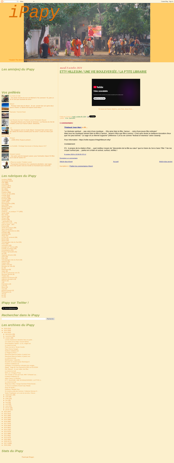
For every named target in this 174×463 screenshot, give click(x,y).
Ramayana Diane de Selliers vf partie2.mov (17, 354)
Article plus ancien (165, 161)
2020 (5, 417)
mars (7, 406)
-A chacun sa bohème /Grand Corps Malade (17, 385)
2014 (5, 429)
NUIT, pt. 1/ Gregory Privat (13, 373)
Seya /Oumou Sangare (11, 349)
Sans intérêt (5, 229)
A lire (66, 118)
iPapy (34, 12)
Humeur (4, 216)
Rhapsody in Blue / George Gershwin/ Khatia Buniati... (21, 384)
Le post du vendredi (8, 237)
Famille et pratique (7, 248)
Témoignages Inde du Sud (10, 242)
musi (3, 289)
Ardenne (4, 261)
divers (3, 202)
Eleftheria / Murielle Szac (12, 389)
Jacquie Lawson (15, 154)
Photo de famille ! (10, 387)
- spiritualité (5, 221)
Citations (4, 186)
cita (3, 293)
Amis (3, 190)
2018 (5, 421)
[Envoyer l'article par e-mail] (87, 116)
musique (4, 179)
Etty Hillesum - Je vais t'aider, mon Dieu (16, 369)
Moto (3, 205)
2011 (5, 435)
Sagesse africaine (7, 255)
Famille (4, 195)
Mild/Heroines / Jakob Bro (12, 360)
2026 (5, 328)
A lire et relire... (6, 224)
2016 (5, 425)
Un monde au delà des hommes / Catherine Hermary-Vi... (21, 391)
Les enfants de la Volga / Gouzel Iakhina (17, 341)
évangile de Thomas (8, 247)
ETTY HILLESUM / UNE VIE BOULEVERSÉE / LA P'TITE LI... (23, 380)
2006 (5, 445)
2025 (5, 330)
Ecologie (4, 198)
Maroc (4, 287)
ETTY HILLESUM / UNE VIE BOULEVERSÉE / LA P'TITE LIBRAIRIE (103, 71)
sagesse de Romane (8, 277)
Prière (3, 244)
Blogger (31, 457)
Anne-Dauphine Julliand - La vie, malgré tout (18, 343)
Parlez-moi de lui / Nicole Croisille (15, 347)
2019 (5, 419)
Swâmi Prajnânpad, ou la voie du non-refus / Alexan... (20, 393)
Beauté (4, 208)
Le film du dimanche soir (9, 272)
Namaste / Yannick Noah (18, 112)
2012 (5, 433)
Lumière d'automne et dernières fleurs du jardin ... (19, 340)
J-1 (11, 128)
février (7, 408)
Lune (3, 285)
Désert (12, 104)
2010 (5, 437)
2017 (5, 423)
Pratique (4, 192)
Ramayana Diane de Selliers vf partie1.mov (17, 356)
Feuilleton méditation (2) (12, 363)
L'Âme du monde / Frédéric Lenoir (21, 162)
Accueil (116, 161)
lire (3, 268)
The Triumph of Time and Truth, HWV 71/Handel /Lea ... (21, 374)
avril (6, 404)
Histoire (4, 281)
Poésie (4, 226)
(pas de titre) (6, 136)
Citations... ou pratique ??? (10, 211)
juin (6, 400)
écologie (4, 232)
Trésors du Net (6, 194)
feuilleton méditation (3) (12, 351)
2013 (5, 431)
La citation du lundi (10, 345)
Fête (3, 258)
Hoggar (4, 200)
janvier (7, 409)
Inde (3, 182)
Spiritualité (72, 118)
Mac (3, 215)
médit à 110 (5, 264)
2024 (5, 332)
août (7, 396)
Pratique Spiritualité (8, 252)
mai (6, 402)
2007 (5, 443)
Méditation (5, 207)
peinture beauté (7, 290)
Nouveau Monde (7, 274)
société (4, 197)
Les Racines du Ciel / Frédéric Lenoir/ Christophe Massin (28, 120)
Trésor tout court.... (8, 223)
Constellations (6, 250)
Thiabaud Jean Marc (73, 127)
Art (2, 253)
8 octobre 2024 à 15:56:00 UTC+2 (75, 154)
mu (3, 297)
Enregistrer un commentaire (69, 158)
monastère (5, 245)
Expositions (5, 284)
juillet (7, 398)
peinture (4, 219)
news (3, 256)
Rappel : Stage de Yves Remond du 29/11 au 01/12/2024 (21, 367)
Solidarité (5, 234)
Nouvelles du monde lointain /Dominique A (17, 362)
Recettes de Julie (7, 266)
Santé (3, 213)
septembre (9, 395)
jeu (3, 295)
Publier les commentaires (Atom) (81, 166)
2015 (5, 427)
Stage (3, 235)
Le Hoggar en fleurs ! (11, 352)
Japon (4, 271)
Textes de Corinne (7, 227)
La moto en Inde (15, 96)
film (3, 189)
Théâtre (4, 276)
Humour (4, 187)
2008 (5, 441)
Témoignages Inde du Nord (10, 260)
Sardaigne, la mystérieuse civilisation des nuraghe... (20, 365)
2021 (5, 415)
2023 (5, 411)
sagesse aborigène (8, 279)
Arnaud (12, 138)
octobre (8, 338)
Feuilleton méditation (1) (12, 376)
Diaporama (5, 269)
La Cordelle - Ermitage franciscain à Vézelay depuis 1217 (28, 146)
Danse (4, 239)
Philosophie (5, 292)
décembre (8, 334)
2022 (5, 413)
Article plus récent (66, 161)
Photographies (6, 203)
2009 (5, 439)
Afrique (4, 218)
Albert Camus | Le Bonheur (13, 378)
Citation (4, 263)
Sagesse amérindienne (9, 231)
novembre (8, 336)
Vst (3, 210)
